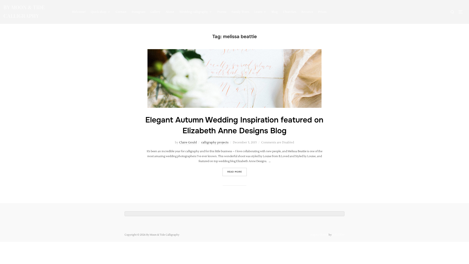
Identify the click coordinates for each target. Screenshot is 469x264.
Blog (275, 12)
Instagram (138, 12)
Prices (322, 12)
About (170, 12)
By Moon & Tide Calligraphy (24, 12)
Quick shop (98, 12)
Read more (237, 171)
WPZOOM (338, 234)
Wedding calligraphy (193, 12)
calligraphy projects (214, 142)
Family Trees (240, 12)
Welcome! (79, 12)
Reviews (307, 12)
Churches (289, 12)
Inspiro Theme (319, 234)
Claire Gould (188, 142)
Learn (258, 12)
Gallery (155, 12)
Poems (221, 12)
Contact (121, 12)
